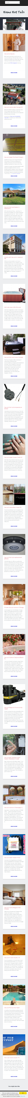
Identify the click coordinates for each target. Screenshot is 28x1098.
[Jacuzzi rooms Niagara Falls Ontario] (14, 904)
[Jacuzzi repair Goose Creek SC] (14, 454)
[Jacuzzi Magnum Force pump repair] (14, 704)
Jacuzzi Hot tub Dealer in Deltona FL (11, 208)
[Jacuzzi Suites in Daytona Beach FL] (14, 654)
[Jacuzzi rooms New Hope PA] (14, 504)
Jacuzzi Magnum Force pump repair (13, 708)
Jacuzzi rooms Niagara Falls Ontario (12, 908)
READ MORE (14, 72)
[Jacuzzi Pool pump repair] (14, 1004)
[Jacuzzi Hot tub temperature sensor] (14, 404)
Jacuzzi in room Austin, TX (12, 957)
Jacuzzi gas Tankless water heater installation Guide (12, 758)
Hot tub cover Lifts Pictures (12, 307)
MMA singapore (13, 62)
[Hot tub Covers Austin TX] (14, 1054)
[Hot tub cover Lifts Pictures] (14, 304)
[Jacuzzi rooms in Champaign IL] (14, 804)
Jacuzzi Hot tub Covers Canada (13, 357)
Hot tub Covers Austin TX (11, 1057)
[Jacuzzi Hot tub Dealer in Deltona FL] (14, 204)
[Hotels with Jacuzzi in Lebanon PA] (14, 254)
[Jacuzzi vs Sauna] (14, 51)
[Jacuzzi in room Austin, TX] (14, 954)
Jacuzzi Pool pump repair (12, 1007)
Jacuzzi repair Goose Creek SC (13, 457)
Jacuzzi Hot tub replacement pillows (13, 558)
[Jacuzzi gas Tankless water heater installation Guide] (14, 754)
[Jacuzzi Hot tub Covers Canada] (14, 354)
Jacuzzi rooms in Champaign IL (13, 807)
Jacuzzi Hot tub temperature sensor (13, 408)
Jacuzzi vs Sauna (9, 54)
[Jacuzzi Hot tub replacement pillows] (14, 554)
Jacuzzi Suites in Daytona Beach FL (14, 658)
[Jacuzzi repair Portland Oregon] (14, 154)
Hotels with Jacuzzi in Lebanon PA (13, 258)
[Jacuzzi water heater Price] (14, 854)
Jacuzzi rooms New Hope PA (12, 507)
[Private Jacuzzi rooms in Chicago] (14, 604)
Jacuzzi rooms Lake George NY (13, 107)
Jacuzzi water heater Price (12, 857)
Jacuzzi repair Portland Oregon (13, 157)
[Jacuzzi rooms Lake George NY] (14, 104)
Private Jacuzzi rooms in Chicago (14, 607)
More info (23, 1096)
